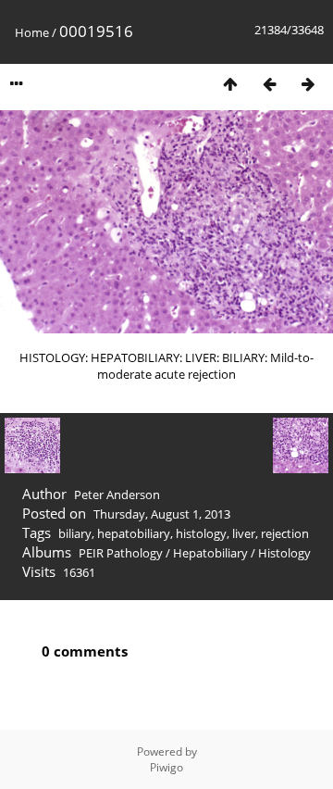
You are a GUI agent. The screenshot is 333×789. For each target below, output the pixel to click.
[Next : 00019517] (308, 83)
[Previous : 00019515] (269, 83)
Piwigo (166, 767)
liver (243, 533)
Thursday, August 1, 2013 (161, 514)
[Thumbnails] (230, 83)
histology (201, 533)
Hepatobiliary (210, 553)
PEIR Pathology (121, 553)
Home (32, 32)
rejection (285, 533)
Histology (284, 553)
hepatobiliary (133, 533)
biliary (75, 533)
